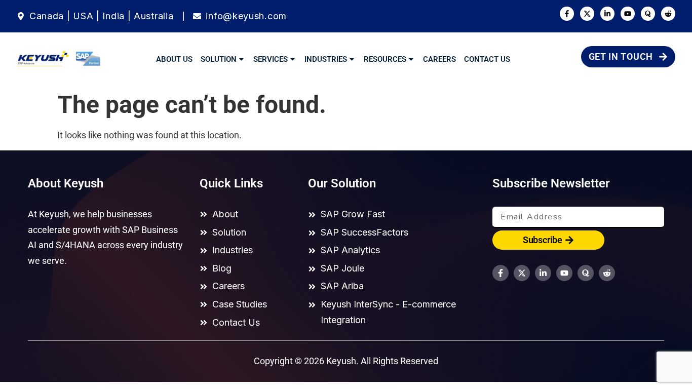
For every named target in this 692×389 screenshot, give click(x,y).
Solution (219, 59)
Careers (439, 59)
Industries (325, 59)
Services (270, 59)
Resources (385, 59)
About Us (174, 59)
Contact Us (487, 59)
